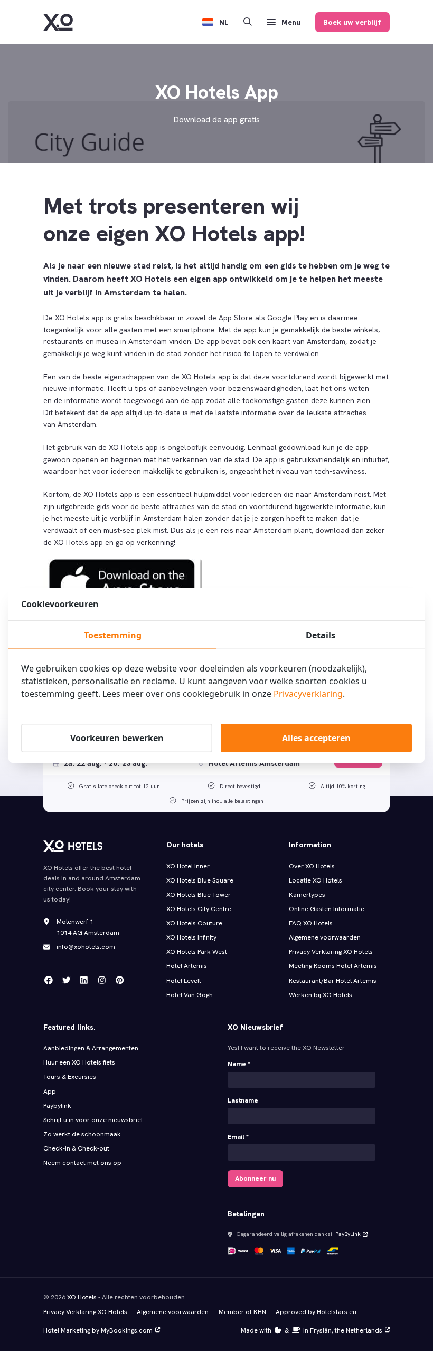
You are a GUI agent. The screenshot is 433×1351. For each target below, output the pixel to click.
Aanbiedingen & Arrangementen (90, 1048)
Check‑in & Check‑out (76, 1148)
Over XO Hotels (312, 866)
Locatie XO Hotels (315, 880)
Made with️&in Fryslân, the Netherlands (311, 1330)
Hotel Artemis (186, 966)
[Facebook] (48, 980)
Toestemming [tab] (113, 635)
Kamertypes (307, 894)
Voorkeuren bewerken (117, 738)
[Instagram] (102, 980)
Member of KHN (242, 1312)
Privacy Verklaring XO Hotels (331, 951)
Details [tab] (320, 635)
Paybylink (57, 1105)
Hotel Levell (183, 980)
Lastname (243, 1100)
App (49, 1091)
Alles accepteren (316, 738)
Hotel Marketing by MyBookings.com (98, 1330)
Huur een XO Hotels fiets (79, 1062)
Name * (239, 1064)
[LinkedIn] (84, 980)
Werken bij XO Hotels (320, 995)
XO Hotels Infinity (191, 937)
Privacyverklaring (308, 694)
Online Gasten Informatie (326, 909)
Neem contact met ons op (82, 1162)
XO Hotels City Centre (198, 909)
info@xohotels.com (86, 947)
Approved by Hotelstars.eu (316, 1312)
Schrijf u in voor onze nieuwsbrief (93, 1120)
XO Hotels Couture (194, 923)
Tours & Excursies (69, 1076)
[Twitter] (66, 980)
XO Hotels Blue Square (199, 880)
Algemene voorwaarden (325, 937)
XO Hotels (82, 1297)
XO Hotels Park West (196, 951)
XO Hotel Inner (188, 866)
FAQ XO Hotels (311, 923)
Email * (238, 1137)
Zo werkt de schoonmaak (82, 1134)
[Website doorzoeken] (247, 22)
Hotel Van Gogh (189, 995)
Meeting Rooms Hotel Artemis (333, 966)
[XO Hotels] (58, 22)
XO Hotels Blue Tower (198, 894)
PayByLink (348, 1234)
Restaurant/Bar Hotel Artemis (332, 980)
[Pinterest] (120, 980)
